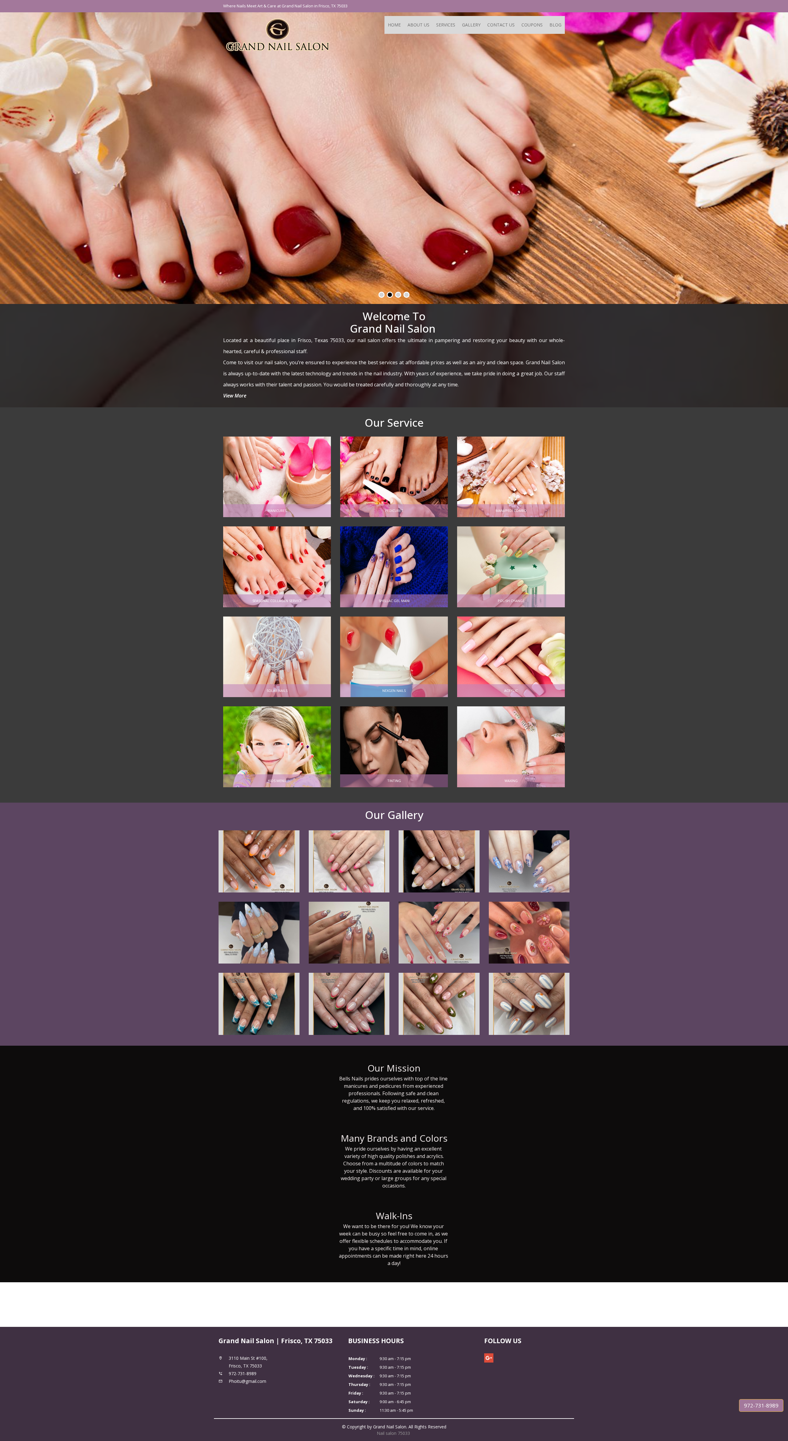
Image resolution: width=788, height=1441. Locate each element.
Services (445, 25)
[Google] (488, 1358)
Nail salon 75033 (394, 1433)
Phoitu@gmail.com (247, 1381)
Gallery (471, 25)
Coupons (532, 25)
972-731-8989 (761, 1405)
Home (394, 25)
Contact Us (501, 25)
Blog (555, 25)
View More (234, 395)
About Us (418, 25)
